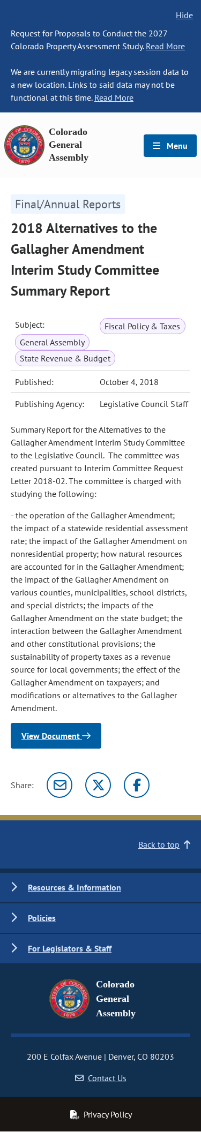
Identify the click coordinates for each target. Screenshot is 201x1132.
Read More (165, 46)
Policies (42, 917)
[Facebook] (137, 785)
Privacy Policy (108, 1114)
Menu (176, 145)
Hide (184, 15)
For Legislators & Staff (69, 948)
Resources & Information (74, 887)
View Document (51, 735)
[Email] (59, 785)
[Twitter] (98, 785)
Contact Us (107, 1078)
